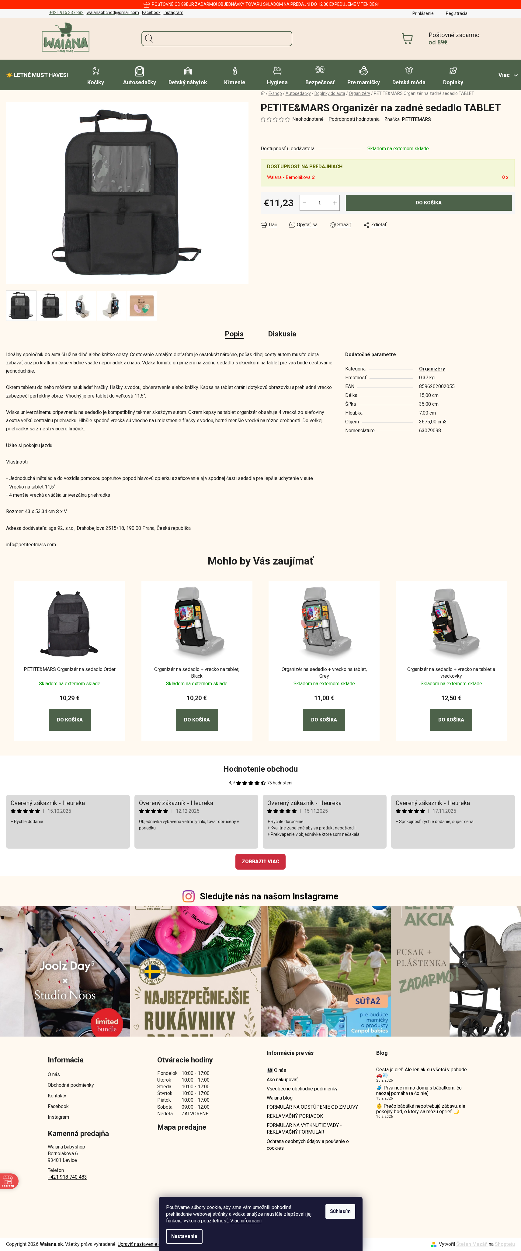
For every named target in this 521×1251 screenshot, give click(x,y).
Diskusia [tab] (282, 334)
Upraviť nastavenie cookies (146, 1244)
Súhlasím (340, 1211)
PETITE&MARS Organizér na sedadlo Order (70, 669)
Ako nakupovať (282, 1079)
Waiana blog (280, 1098)
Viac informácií (246, 1221)
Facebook (151, 12)
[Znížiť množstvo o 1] (304, 202)
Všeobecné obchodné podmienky (302, 1089)
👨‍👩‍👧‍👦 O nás (276, 1070)
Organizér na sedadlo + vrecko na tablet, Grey (324, 672)
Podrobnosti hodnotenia (354, 119)
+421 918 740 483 (67, 1177)
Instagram (173, 12)
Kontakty (57, 1096)
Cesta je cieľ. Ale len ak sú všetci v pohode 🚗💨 (421, 1072)
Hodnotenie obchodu (260, 768)
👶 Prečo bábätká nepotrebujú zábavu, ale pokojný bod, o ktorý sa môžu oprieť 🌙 (420, 1108)
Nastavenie (184, 1236)
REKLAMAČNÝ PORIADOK (295, 1116)
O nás (54, 1074)
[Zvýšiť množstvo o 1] (334, 202)
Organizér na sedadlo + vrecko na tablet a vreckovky (451, 672)
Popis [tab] (234, 334)
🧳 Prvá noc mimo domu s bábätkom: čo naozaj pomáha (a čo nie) (419, 1090)
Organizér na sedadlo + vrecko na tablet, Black (196, 672)
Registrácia (456, 13)
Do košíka (429, 203)
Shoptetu (505, 1244)
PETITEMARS (416, 119)
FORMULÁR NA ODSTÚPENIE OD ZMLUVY (312, 1107)
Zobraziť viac (260, 861)
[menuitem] (37, 75)
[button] (69, 713)
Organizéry (432, 369)
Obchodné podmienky (71, 1085)
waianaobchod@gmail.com (113, 12)
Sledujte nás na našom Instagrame (269, 896)
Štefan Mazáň (472, 1244)
